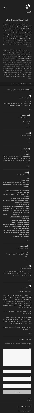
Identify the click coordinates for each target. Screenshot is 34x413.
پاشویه (28, 12)
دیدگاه (29, 348)
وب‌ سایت (29, 383)
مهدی (27, 266)
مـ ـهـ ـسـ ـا (26, 285)
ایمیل (29, 376)
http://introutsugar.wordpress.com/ (19, 216)
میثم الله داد (18, 84)
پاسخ (29, 109)
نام (30, 369)
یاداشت (11, 84)
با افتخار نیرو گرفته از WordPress (24, 411)
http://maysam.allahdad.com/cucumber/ (17, 190)
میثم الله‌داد (25, 115)
